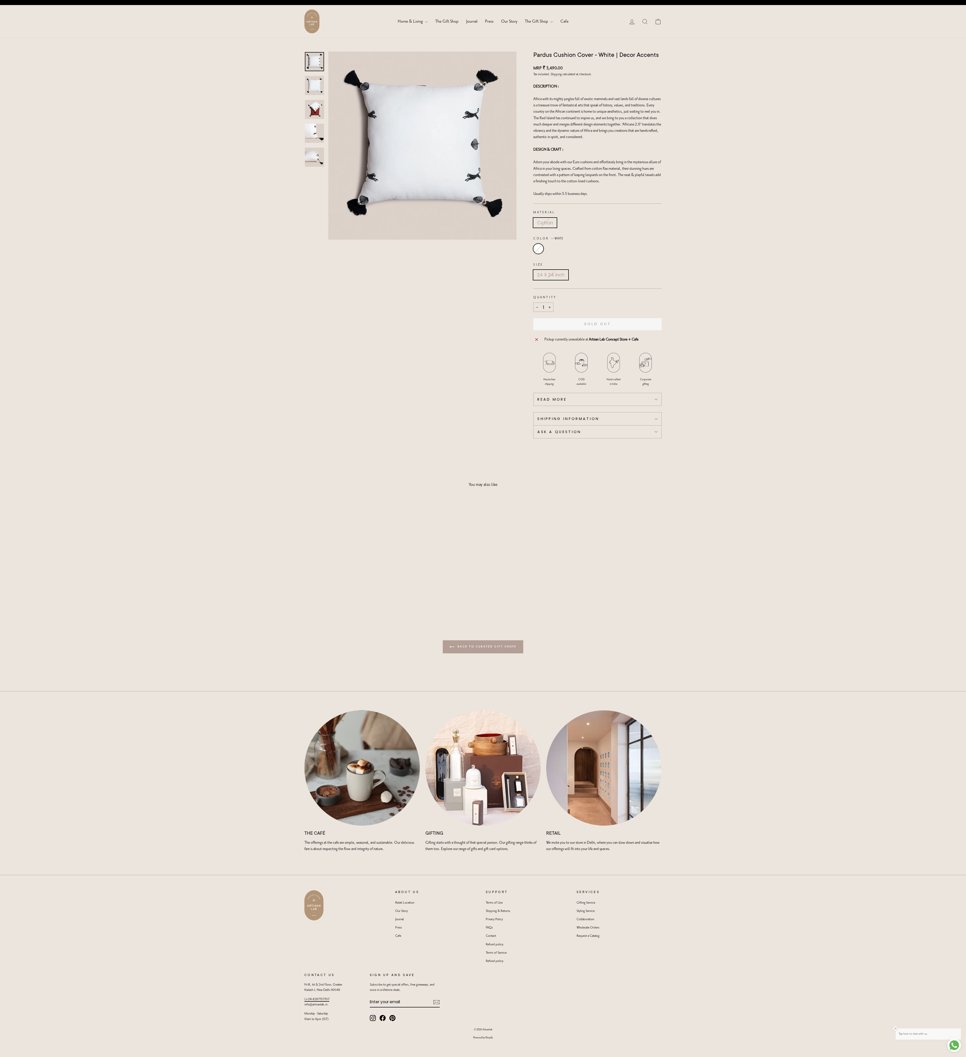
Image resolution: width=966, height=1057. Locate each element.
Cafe (564, 21)
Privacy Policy (494, 919)
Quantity (544, 297)
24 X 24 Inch (551, 275)
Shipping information (568, 418)
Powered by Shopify (483, 1037)
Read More (552, 399)
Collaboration (585, 919)
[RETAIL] (604, 768)
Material (544, 212)
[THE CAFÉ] (362, 768)
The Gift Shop (447, 21)
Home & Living (411, 21)
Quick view (347, 579)
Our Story (509, 21)
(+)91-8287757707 (316, 999)
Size (538, 265)
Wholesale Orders (588, 927)
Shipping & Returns (498, 911)
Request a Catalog (588, 936)
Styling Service (586, 911)
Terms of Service (496, 953)
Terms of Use (494, 903)
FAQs (489, 927)
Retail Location (404, 903)
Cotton (545, 223)
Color (548, 238)
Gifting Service (586, 903)
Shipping (556, 74)
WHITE (538, 249)
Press (489, 21)
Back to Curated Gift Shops (486, 646)
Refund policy (494, 944)
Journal (471, 21)
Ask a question (559, 431)
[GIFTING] (483, 768)
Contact (491, 936)
